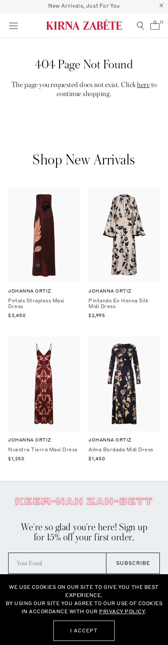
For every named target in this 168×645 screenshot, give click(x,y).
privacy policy (122, 611)
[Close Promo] (161, 6)
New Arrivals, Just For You (84, 6)
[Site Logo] (84, 24)
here (143, 85)
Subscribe (133, 563)
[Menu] (13, 25)
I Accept (84, 631)
